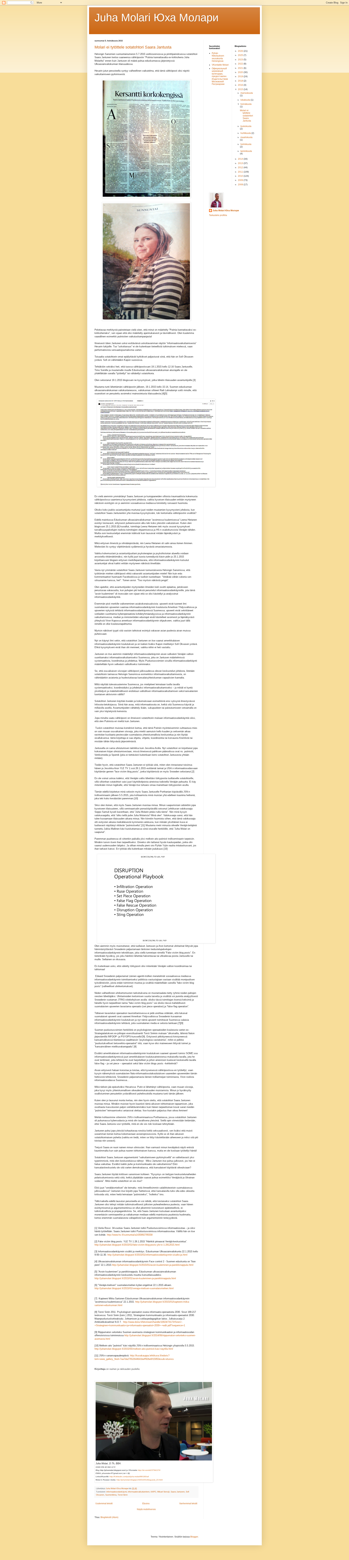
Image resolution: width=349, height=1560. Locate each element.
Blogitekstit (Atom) (109, 1517)
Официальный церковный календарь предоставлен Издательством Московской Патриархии (220, 76)
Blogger (194, 1536)
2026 (241, 51)
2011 (241, 172)
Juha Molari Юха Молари (226, 210)
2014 (241, 159)
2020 (241, 72)
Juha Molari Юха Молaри (157, 17)
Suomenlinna (111, 1495)
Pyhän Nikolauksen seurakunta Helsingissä (218, 57)
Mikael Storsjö (163, 1492)
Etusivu (146, 1503)
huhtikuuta (245, 133)
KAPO (153, 1492)
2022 (241, 63)
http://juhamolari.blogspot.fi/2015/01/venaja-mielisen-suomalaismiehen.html (134, 1288)
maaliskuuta (246, 137)
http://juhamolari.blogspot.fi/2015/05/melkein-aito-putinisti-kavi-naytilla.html (134, 1348)
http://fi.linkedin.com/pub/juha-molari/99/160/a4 (129, 1477)
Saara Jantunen (178, 1492)
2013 (241, 163)
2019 (241, 76)
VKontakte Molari (220, 65)
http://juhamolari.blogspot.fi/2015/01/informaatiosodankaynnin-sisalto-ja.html (147, 1254)
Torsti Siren (123, 1495)
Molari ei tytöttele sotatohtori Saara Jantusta (133, 47)
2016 (241, 85)
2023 (241, 59)
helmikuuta (245, 144)
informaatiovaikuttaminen (139, 1492)
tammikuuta (246, 151)
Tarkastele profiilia (218, 215)
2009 (241, 180)
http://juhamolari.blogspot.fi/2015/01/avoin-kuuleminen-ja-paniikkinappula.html (152, 1265)
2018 (241, 81)
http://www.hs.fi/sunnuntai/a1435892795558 (130, 1234)
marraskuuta (246, 93)
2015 (241, 89)
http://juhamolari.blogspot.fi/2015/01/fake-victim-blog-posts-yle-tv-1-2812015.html (137, 1244)
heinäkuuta (246, 104)
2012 (241, 167)
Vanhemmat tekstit (188, 1503)
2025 (241, 55)
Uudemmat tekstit (104, 1503)
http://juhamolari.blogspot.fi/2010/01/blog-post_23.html (140, 1480)
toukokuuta (245, 126)
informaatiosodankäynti (116, 1492)
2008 (241, 184)
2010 (241, 176)
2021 (241, 68)
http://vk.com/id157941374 (149, 1470)
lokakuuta (245, 100)
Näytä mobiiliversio (146, 1509)
